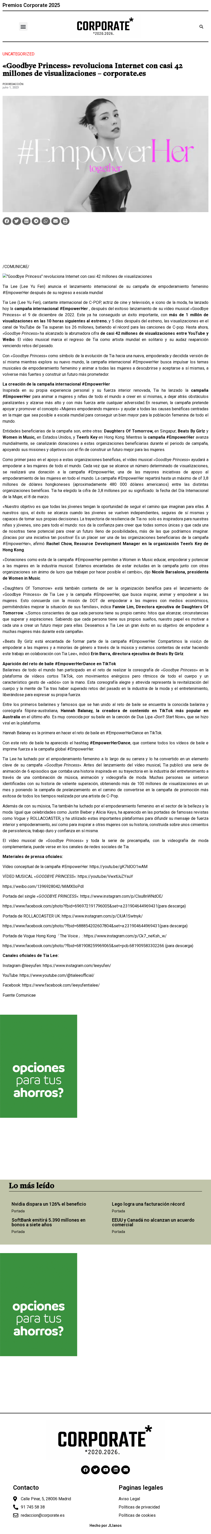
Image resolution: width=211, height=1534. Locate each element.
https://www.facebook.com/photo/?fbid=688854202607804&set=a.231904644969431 (81, 925)
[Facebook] (85, 1469)
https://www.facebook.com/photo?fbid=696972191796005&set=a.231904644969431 (80, 906)
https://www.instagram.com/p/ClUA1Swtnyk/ (102, 916)
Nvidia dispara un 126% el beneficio (49, 1204)
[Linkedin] (115, 1469)
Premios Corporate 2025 (31, 5)
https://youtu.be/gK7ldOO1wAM (118, 866)
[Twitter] (95, 1469)
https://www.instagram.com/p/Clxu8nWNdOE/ (121, 896)
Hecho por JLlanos (106, 1525)
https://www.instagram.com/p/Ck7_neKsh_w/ (125, 935)
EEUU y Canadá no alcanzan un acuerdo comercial (153, 1222)
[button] (23, 26)
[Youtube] (105, 1469)
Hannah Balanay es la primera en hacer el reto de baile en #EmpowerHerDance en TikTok (82, 732)
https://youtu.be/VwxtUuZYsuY (105, 876)
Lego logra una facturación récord (148, 1204)
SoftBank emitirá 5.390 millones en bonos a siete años (48, 1222)
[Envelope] (125, 1469)
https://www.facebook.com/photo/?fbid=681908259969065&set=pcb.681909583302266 (83, 945)
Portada (18, 1211)
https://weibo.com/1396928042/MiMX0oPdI (43, 886)
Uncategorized (18, 54)
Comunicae (26, 995)
